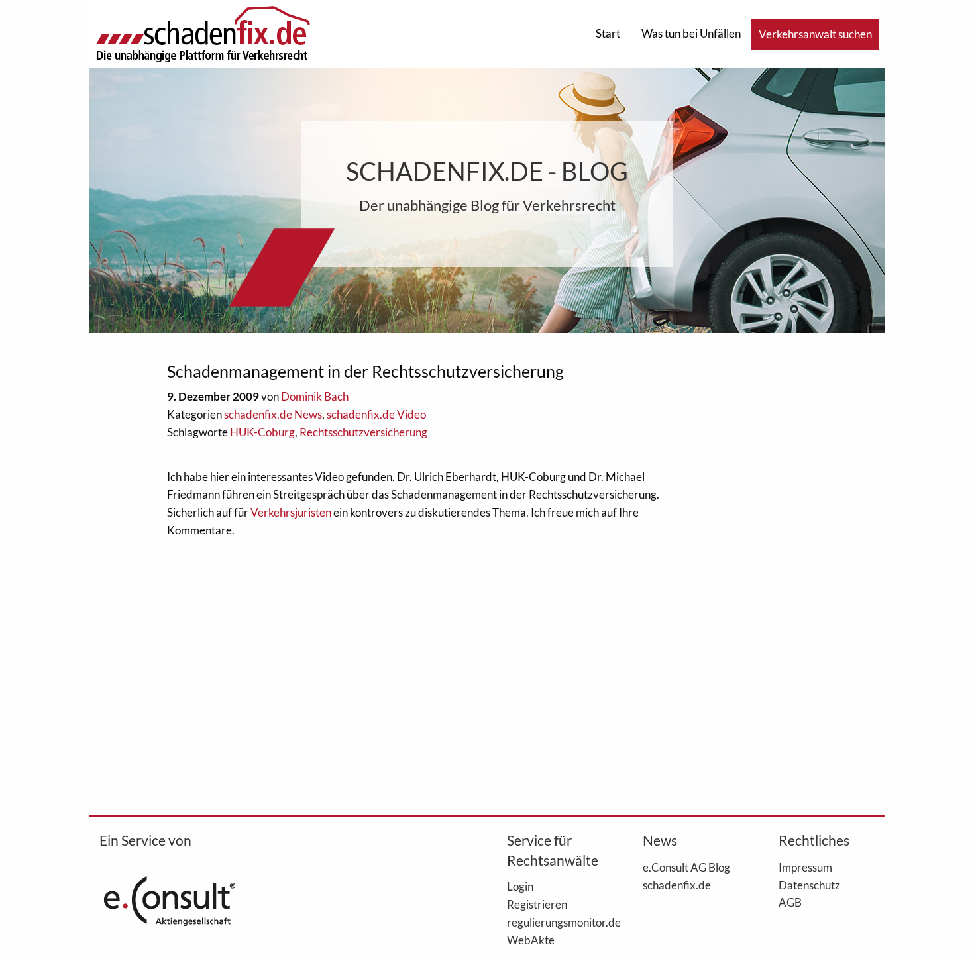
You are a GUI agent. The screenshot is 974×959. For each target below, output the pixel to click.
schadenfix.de (677, 884)
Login (520, 886)
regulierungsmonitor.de (555, 922)
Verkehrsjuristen (290, 512)
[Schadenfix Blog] (203, 32)
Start (608, 33)
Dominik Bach (315, 396)
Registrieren (537, 904)
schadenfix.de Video (376, 414)
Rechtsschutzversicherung (363, 432)
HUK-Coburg (262, 432)
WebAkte (531, 939)
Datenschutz (809, 884)
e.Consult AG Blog (686, 867)
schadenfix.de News (273, 414)
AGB (790, 902)
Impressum (805, 867)
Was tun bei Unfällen (691, 33)
